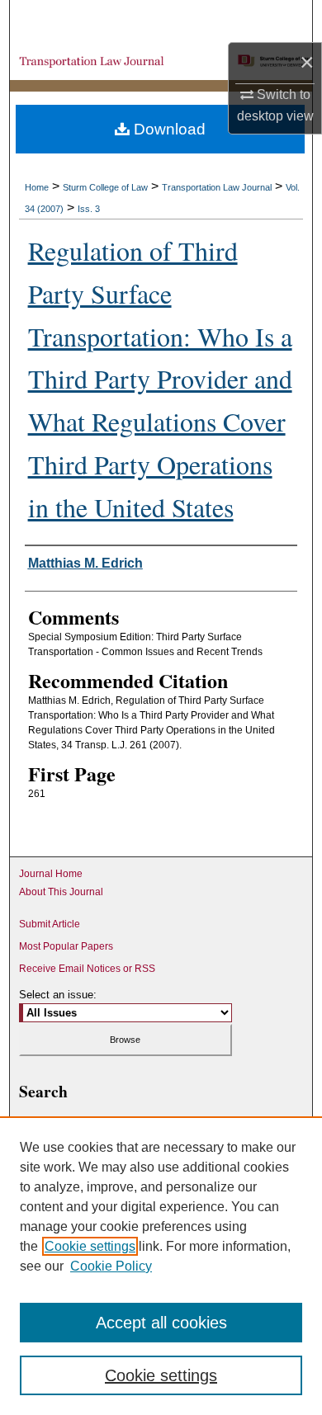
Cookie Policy (111, 1266)
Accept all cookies (161, 1323)
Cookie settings (90, 1246)
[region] (161, 1265)
